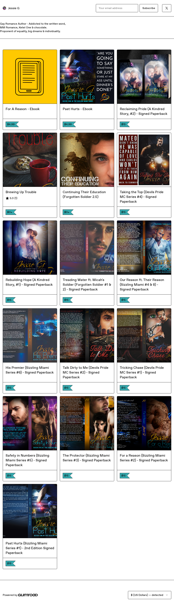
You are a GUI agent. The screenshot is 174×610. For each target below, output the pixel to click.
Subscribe (148, 8)
